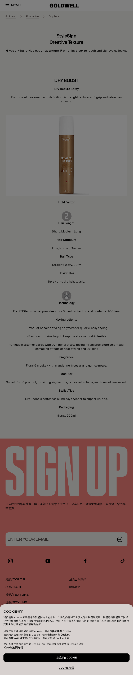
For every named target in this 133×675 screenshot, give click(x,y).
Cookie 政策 (10, 647)
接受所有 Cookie (66, 657)
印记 (20, 647)
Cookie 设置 (66, 667)
